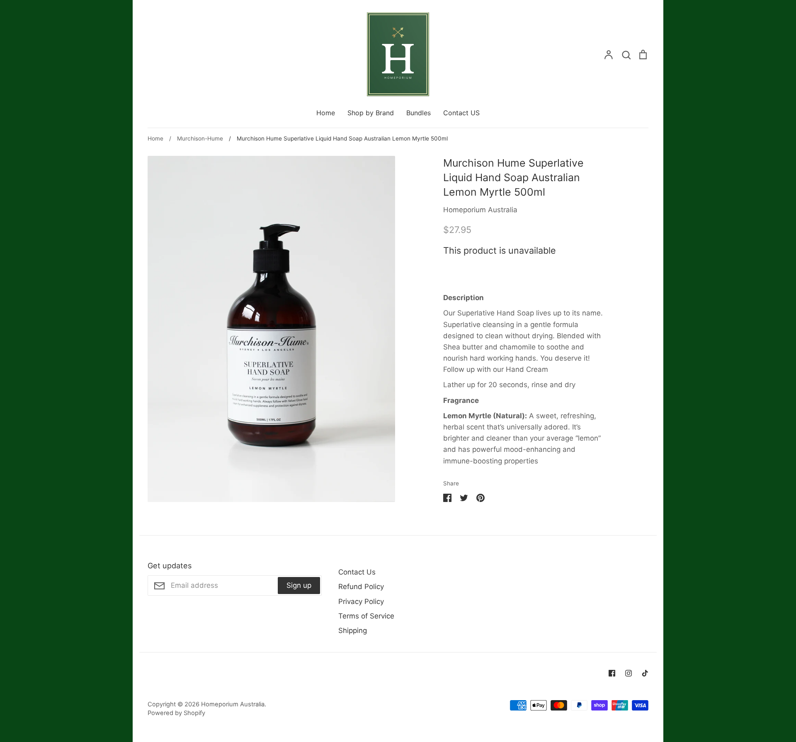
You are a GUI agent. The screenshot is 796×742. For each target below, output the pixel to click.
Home (325, 113)
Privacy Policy (361, 601)
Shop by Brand (370, 113)
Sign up (298, 585)
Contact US (461, 113)
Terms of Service (366, 616)
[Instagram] (628, 673)
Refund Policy (361, 586)
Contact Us (357, 572)
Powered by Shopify (176, 713)
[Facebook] (612, 673)
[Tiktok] (645, 673)
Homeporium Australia (480, 210)
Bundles (418, 113)
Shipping (352, 630)
